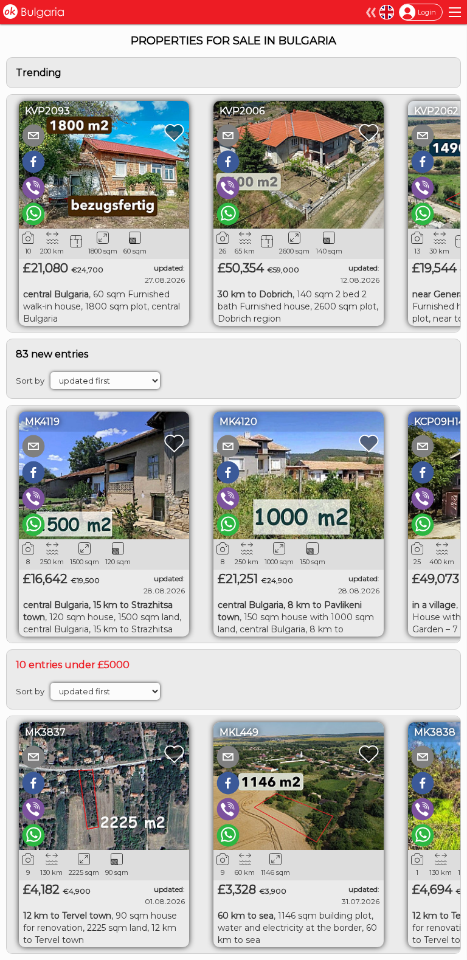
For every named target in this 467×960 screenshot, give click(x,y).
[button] (33, 135)
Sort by (30, 380)
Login (427, 12)
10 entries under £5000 (73, 665)
